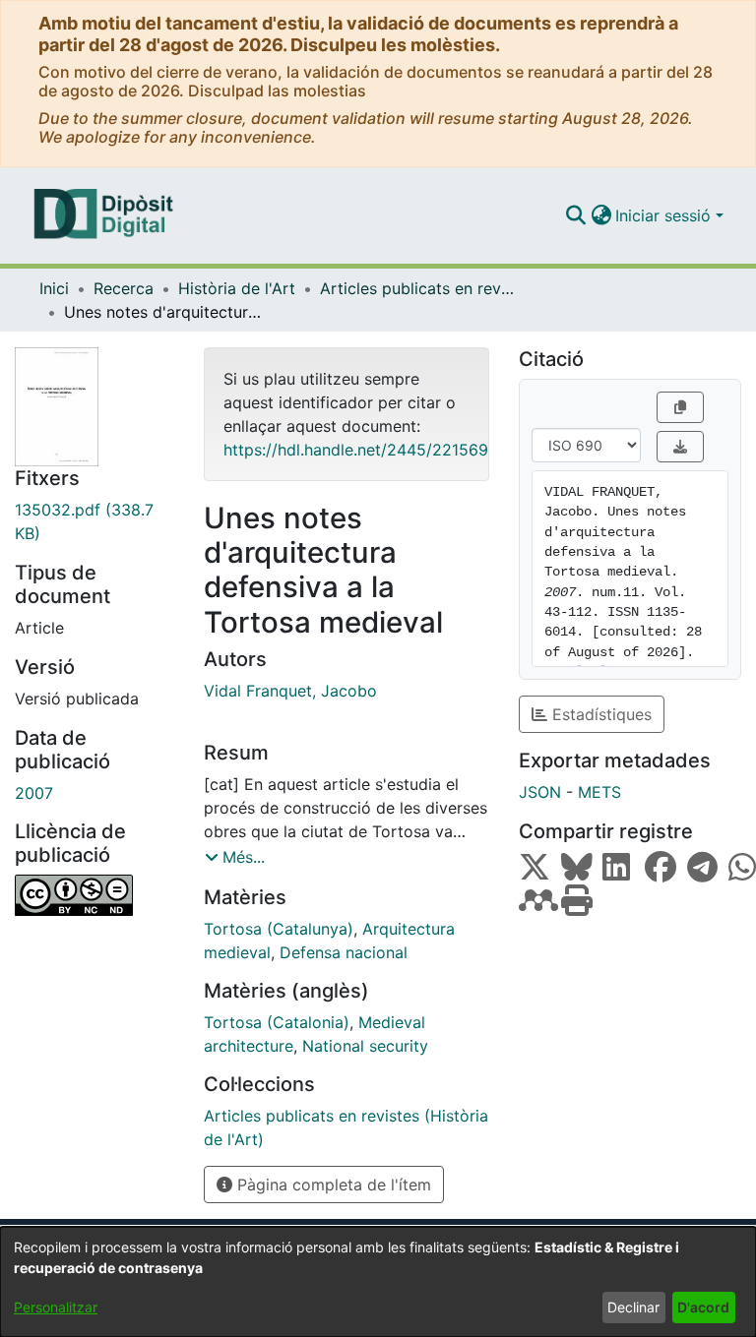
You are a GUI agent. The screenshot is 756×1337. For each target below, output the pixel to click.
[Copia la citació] (680, 407)
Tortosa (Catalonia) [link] (276, 1022)
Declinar (633, 1307)
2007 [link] (34, 793)
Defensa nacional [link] (344, 952)
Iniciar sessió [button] (665, 215)
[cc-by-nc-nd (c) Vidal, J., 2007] (94, 895)
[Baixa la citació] (680, 446)
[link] (94, 521)
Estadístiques (599, 714)
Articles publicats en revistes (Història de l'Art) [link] (418, 288)
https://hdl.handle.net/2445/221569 (355, 449)
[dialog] (378, 1282)
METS (599, 792)
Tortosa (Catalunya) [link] (278, 929)
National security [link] (365, 1046)
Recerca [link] (124, 288)
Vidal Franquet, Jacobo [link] (290, 690)
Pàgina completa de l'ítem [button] (331, 1184)
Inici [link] (54, 288)
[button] (575, 215)
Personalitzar (55, 1307)
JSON (540, 792)
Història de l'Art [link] (236, 288)
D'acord (703, 1307)
